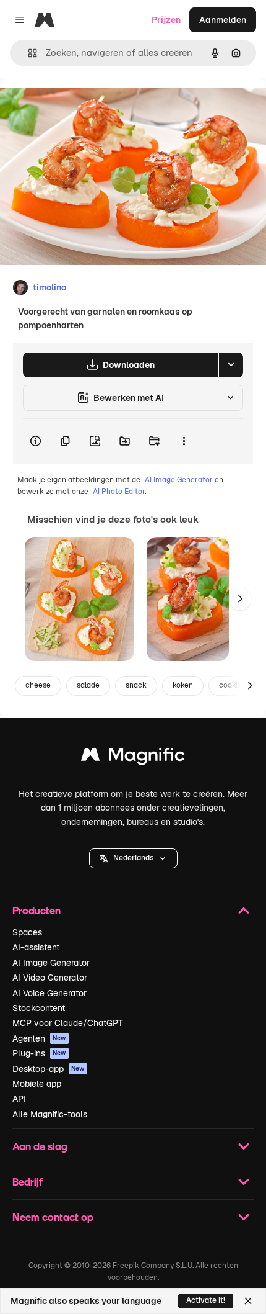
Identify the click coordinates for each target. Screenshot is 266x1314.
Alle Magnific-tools (49, 1114)
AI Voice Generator (49, 993)
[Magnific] (133, 757)
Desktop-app (48, 1068)
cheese (38, 685)
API (19, 1098)
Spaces (27, 932)
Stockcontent (38, 1008)
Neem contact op (52, 1216)
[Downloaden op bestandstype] (230, 365)
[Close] (248, 1301)
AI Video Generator (49, 977)
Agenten (39, 1038)
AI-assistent (35, 947)
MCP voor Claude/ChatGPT (67, 1022)
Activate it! (205, 1300)
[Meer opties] (183, 441)
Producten (36, 910)
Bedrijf (27, 1181)
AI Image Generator (179, 480)
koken (183, 685)
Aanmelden (222, 19)
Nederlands (133, 858)
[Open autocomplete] (28, 53)
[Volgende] (240, 599)
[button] (133, 858)
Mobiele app (36, 1083)
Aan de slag (39, 1146)
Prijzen (166, 19)
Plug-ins (39, 1053)
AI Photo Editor (119, 492)
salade (88, 685)
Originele (81, 106)
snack (136, 685)
